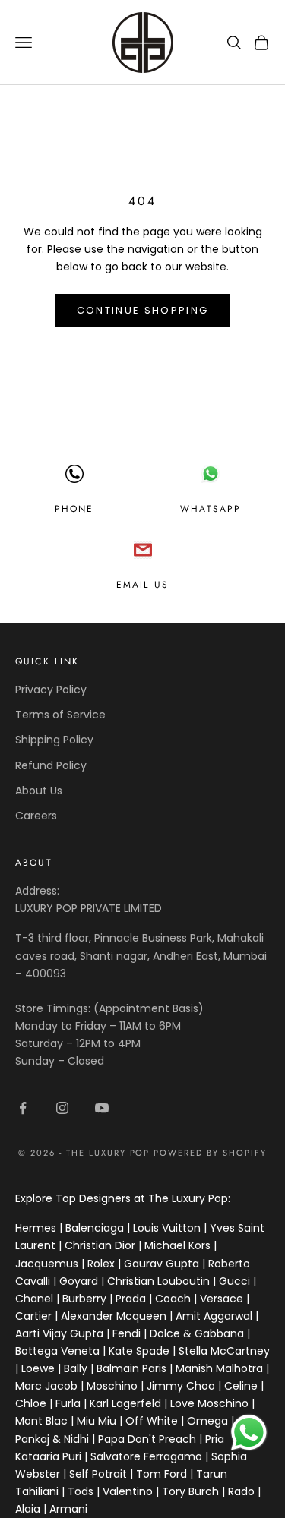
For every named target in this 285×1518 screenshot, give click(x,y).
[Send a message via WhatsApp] (249, 1432)
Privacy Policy (51, 689)
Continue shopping (143, 310)
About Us (38, 790)
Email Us (142, 585)
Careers (36, 815)
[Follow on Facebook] (22, 1108)
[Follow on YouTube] (101, 1108)
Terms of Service (60, 714)
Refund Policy (51, 765)
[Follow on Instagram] (62, 1108)
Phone (74, 509)
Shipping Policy (54, 739)
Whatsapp (210, 509)
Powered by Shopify (210, 1153)
